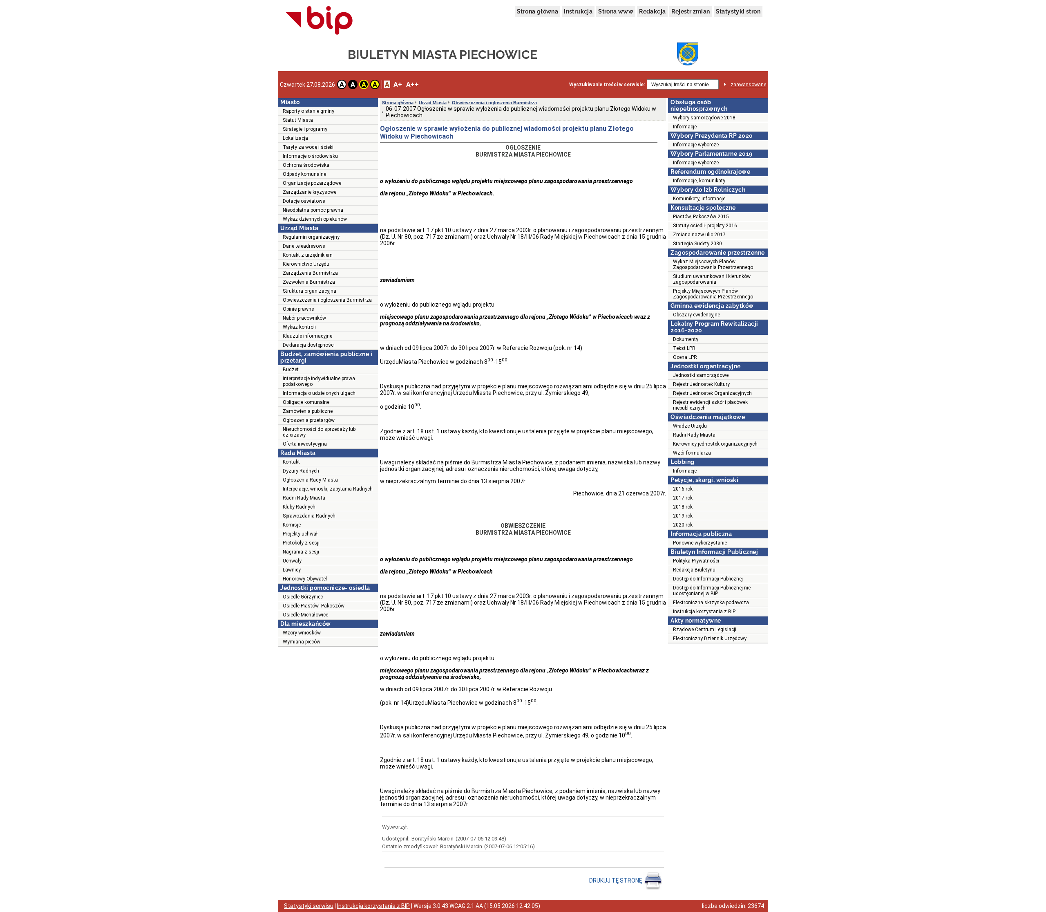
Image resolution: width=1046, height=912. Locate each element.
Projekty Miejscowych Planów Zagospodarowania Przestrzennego (713, 294)
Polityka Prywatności (696, 561)
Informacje (685, 127)
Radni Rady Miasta (304, 498)
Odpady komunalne (304, 174)
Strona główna (537, 11)
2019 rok (683, 516)
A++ (412, 84)
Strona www (615, 11)
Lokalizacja (295, 138)
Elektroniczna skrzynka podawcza (711, 602)
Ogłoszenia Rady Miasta (310, 480)
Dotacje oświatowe (304, 201)
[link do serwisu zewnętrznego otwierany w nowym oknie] (319, 20)
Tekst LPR (684, 348)
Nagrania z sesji (301, 552)
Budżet (291, 369)
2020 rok (683, 525)
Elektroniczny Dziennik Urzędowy (710, 638)
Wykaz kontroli (299, 327)
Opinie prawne (298, 309)
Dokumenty (685, 339)
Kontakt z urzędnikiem (308, 255)
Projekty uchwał (300, 534)
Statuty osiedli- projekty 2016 (705, 226)
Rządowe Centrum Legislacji (704, 629)
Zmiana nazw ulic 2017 (699, 235)
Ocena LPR (685, 357)
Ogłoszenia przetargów (309, 420)
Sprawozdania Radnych (309, 516)
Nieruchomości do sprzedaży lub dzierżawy (319, 432)
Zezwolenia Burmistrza (309, 282)
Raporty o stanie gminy (308, 111)
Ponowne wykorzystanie (700, 543)
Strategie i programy (305, 129)
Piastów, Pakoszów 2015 (701, 217)
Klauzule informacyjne (307, 336)
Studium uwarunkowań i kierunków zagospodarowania (712, 279)
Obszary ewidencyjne (696, 315)
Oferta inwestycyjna (305, 444)
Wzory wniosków (302, 633)
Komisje (292, 525)
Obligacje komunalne (306, 402)
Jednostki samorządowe (701, 375)
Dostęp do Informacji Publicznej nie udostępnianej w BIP (712, 590)
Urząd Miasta (433, 102)
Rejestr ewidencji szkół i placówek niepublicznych (710, 405)
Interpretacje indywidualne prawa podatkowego (319, 381)
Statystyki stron (738, 11)
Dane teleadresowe (304, 246)
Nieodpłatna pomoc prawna (313, 210)
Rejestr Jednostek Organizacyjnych (712, 393)
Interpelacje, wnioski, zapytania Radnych (328, 489)
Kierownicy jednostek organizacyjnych (715, 444)
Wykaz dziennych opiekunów (315, 219)
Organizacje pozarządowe (312, 183)
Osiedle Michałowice (305, 615)
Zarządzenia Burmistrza (310, 273)
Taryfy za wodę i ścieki (308, 147)
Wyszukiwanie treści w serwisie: (607, 84)
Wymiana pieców (301, 642)
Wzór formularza (692, 453)
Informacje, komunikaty (699, 181)
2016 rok (683, 489)
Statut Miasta (298, 120)
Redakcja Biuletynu (694, 570)
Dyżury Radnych (301, 471)
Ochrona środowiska (306, 165)
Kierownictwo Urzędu (306, 264)
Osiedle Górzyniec (303, 597)
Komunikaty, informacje (699, 199)
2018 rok (683, 507)
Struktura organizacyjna (309, 291)
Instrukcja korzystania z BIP (704, 611)
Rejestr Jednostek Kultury (701, 384)
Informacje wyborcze (696, 145)
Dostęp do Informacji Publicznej (708, 579)
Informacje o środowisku (310, 156)
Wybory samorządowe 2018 (704, 118)
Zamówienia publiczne (308, 411)
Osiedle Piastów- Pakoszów (313, 606)
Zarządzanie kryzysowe (309, 192)
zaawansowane (748, 84)
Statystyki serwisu (308, 906)
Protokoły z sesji (301, 543)
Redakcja (652, 11)
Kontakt (291, 462)
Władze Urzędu (690, 426)
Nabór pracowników (304, 318)
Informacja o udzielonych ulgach (319, 393)
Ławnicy (292, 570)
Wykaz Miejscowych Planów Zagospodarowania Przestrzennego (713, 264)
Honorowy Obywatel (305, 579)
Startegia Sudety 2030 (697, 243)
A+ (397, 84)
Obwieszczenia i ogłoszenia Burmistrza (327, 300)
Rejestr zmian (690, 11)
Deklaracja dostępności (309, 345)
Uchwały (292, 561)
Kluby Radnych (299, 507)
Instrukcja (578, 11)
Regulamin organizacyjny (311, 237)
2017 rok (683, 498)
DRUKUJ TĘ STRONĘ (616, 880)
